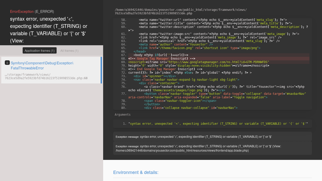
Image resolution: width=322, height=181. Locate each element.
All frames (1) (69, 50)
